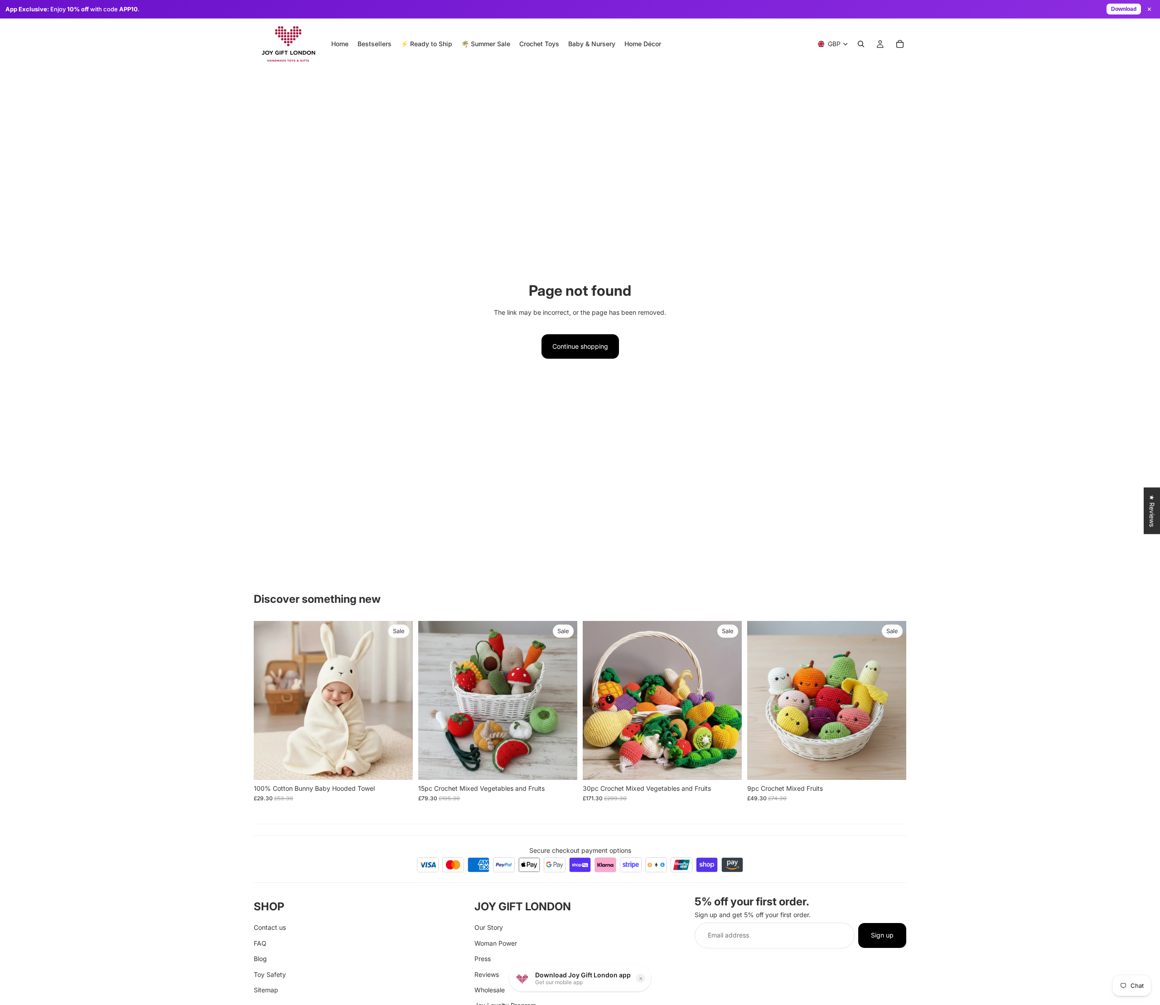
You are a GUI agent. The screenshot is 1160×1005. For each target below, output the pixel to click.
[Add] (399, 766)
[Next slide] (399, 700)
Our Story (488, 927)
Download (1123, 9)
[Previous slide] (267, 700)
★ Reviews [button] (1152, 511)
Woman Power (495, 943)
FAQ (260, 943)
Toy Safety (270, 974)
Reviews (486, 974)
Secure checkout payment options (580, 850)
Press (482, 958)
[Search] (861, 44)
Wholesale (489, 990)
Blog (260, 958)
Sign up (882, 935)
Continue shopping (580, 346)
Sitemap (266, 990)
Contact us (270, 927)
